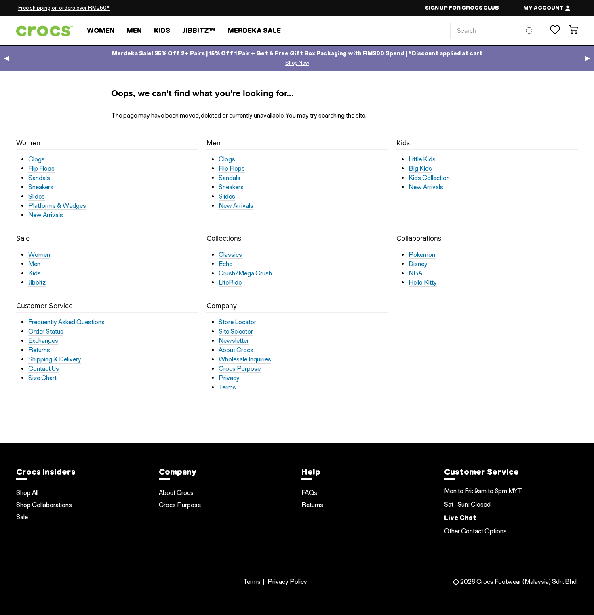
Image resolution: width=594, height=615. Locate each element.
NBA (415, 273)
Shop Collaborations (44, 505)
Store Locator (237, 322)
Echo (226, 264)
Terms (227, 387)
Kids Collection (429, 178)
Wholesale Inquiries (245, 359)
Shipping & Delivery (54, 359)
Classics (230, 254)
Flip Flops (41, 168)
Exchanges (43, 340)
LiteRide (230, 282)
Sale (22, 517)
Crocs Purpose (240, 368)
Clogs (36, 159)
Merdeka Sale (254, 30)
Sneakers (40, 187)
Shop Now (297, 63)
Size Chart (42, 378)
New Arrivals (45, 215)
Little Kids (422, 159)
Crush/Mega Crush (245, 273)
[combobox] (495, 31)
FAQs (309, 493)
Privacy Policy (287, 581)
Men (134, 30)
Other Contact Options (475, 531)
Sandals (39, 178)
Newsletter (234, 340)
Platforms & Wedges (57, 205)
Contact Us (43, 368)
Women (100, 30)
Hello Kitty (423, 282)
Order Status (45, 331)
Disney (418, 264)
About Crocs (236, 350)
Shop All (27, 493)
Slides (36, 196)
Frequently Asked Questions (66, 322)
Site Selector (236, 331)
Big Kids (420, 168)
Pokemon (422, 254)
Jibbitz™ (198, 30)
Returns (39, 350)
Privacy (229, 378)
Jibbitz (37, 282)
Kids (162, 30)
